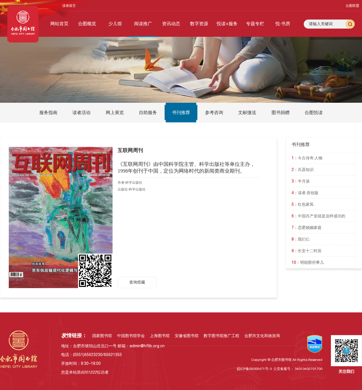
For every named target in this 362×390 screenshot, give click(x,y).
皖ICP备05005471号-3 (254, 369)
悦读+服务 (227, 23)
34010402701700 (308, 369)
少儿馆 (115, 23)
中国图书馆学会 (131, 335)
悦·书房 (282, 23)
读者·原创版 (305, 192)
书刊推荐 (181, 112)
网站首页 (59, 23)
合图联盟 (352, 6)
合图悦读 (314, 112)
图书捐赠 (281, 112)
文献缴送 (247, 112)
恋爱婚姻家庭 (307, 227)
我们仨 (301, 239)
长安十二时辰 (307, 250)
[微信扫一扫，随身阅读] (61, 217)
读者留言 (69, 6)
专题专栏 (255, 23)
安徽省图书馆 (187, 335)
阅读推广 (143, 23)
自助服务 (148, 112)
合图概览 (87, 23)
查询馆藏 (137, 282)
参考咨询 (214, 112)
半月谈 (301, 181)
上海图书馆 (160, 335)
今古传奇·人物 (307, 158)
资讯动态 (171, 23)
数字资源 (199, 23)
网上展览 (115, 112)
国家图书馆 (102, 335)
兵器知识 (303, 169)
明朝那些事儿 (308, 262)
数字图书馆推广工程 (221, 335)
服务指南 (48, 112)
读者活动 (81, 112)
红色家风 (303, 204)
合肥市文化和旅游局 (262, 335)
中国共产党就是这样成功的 (318, 216)
